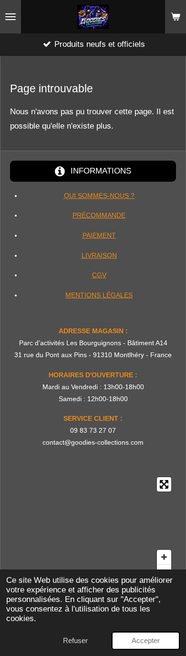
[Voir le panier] (175, 16)
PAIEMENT (99, 235)
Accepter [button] (146, 640)
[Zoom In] (164, 557)
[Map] (93, 527)
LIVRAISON (99, 255)
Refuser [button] (75, 640)
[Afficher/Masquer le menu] (10, 16)
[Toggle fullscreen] (164, 484)
